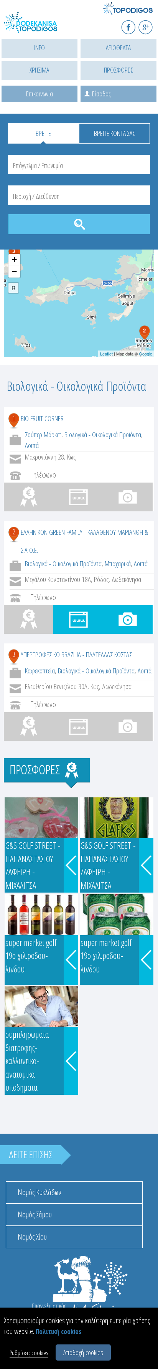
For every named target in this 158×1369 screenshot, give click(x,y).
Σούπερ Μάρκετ (43, 435)
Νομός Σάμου (35, 1214)
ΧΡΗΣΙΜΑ (39, 69)
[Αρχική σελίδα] (38, 27)
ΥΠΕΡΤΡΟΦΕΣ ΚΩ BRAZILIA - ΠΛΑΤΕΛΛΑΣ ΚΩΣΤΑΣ (76, 655)
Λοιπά (32, 445)
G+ (150, 24)
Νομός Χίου (32, 1237)
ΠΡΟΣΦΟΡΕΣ (118, 69)
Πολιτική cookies (58, 1331)
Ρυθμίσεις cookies (29, 1352)
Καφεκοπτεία (40, 671)
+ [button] (14, 260)
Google (145, 354)
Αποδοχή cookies (83, 1352)
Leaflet (106, 354)
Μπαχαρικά (118, 564)
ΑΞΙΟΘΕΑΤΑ (118, 47)
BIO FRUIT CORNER (42, 418)
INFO (39, 47)
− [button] (14, 271)
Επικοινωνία (39, 93)
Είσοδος (101, 93)
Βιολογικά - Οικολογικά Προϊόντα (102, 435)
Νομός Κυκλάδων (39, 1192)
